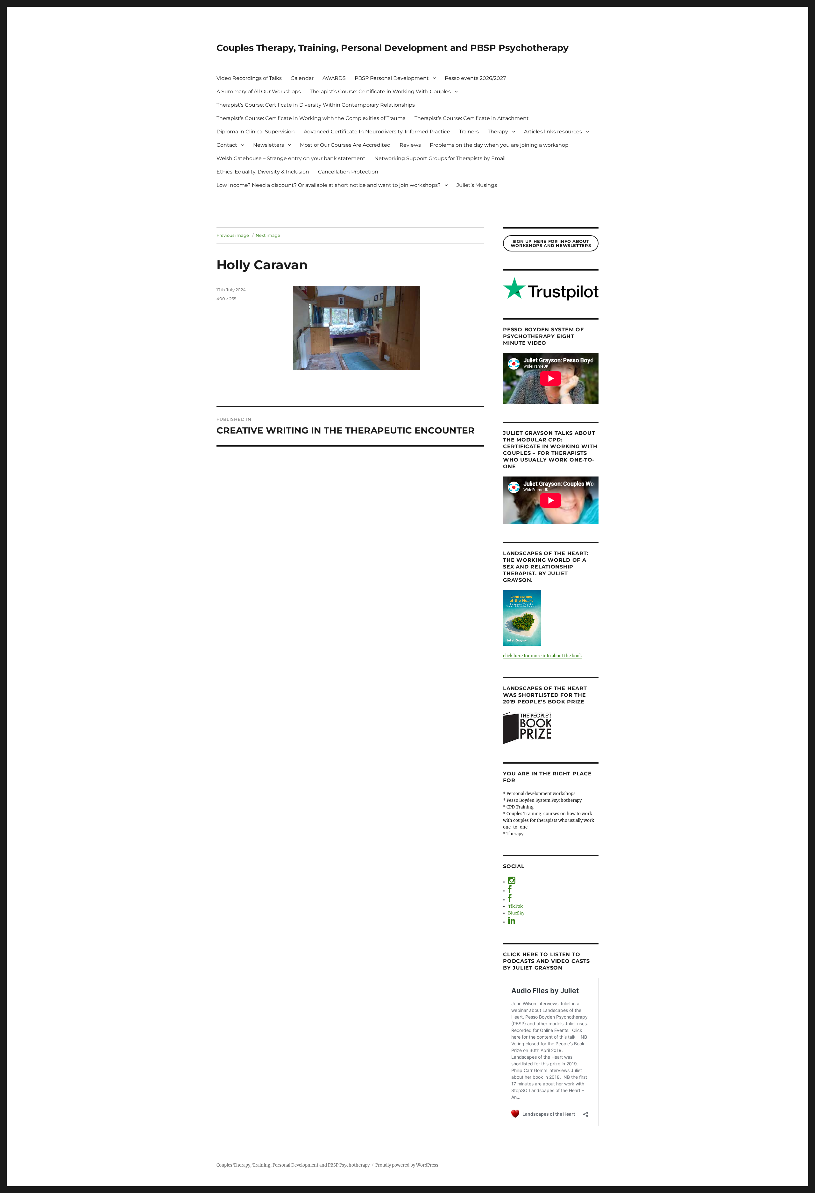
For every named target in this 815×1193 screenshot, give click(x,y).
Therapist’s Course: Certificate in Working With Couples (380, 91)
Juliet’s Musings (477, 185)
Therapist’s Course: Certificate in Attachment (472, 118)
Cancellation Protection (348, 172)
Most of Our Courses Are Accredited (345, 145)
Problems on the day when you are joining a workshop (499, 145)
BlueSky (516, 913)
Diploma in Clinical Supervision (255, 132)
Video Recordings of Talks (249, 78)
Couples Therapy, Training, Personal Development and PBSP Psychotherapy (392, 47)
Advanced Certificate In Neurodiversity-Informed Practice (377, 132)
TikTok (515, 906)
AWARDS (334, 78)
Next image (268, 235)
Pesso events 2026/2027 (475, 78)
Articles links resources (553, 132)
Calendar (302, 78)
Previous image (232, 235)
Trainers (469, 132)
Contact (226, 145)
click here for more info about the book (542, 656)
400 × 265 (226, 298)
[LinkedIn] (511, 922)
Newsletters (268, 145)
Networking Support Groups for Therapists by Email (440, 158)
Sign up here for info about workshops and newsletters (551, 243)
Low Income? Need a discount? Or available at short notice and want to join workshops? (328, 185)
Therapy (498, 132)
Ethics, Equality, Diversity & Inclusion (262, 172)
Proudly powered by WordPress (406, 1165)
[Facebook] (510, 890)
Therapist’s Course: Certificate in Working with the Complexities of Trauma (311, 118)
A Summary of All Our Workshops (258, 91)
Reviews (410, 145)
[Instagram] (511, 882)
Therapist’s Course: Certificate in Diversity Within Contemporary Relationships (315, 105)
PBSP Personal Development (392, 78)
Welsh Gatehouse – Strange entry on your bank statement (290, 158)
